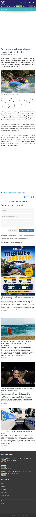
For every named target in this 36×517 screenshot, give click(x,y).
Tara (24, 192)
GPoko (3, 486)
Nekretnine (19, 6)
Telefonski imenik (5, 495)
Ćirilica (21, 2)
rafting (19, 192)
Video (6, 6)
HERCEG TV (25, 9)
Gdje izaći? (25, 6)
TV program (11, 6)
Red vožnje (4, 492)
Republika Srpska (12, 192)
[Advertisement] (18, 29)
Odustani (13, 230)
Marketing (3, 501)
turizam (5, 192)
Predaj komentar (26, 230)
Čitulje (31, 6)
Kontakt (3, 503)
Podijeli (27, 196)
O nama (3, 498)
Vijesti (2, 6)
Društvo (10, 197)
